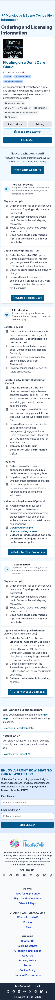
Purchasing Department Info (18, 728)
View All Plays (27, 903)
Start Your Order (25, 170)
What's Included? (27, 917)
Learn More (15, 124)
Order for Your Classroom (29, 691)
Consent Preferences (28, 975)
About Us (27, 955)
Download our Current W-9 (17, 754)
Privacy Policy (27, 960)
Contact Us (27, 941)
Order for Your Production (29, 552)
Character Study (22, 76)
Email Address (10, 809)
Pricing (40, 124)
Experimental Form (13, 81)
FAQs (27, 927)
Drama (8, 76)
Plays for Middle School (28, 898)
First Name (8, 796)
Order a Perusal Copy (29, 297)
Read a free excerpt (29, 131)
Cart (37, 986)
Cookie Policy (27, 970)
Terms (27, 965)
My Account (22, 986)
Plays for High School (27, 893)
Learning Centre (27, 945)
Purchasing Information (27, 950)
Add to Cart (27, 140)
